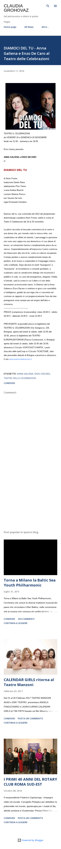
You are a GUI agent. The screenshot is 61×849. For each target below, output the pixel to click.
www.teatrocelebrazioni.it (20, 359)
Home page (10, 26)
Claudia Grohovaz (16, 8)
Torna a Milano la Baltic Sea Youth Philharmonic (30, 582)
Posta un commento (30, 718)
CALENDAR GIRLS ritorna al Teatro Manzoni (29, 682)
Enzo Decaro (42, 373)
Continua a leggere (16, 623)
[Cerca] (48, 5)
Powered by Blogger (32, 840)
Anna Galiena (25, 373)
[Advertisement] (30, 498)
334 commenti (26, 618)
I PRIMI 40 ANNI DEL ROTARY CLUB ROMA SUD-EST (30, 782)
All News (28, 26)
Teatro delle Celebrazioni (20, 378)
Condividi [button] (9, 383)
